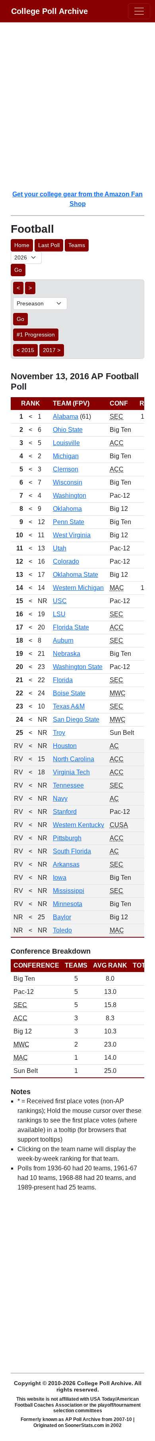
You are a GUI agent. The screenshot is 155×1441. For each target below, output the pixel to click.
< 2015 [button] (25, 350)
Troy (59, 732)
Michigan (66, 456)
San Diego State (76, 719)
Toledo (62, 930)
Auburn (63, 640)
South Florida (72, 851)
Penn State (68, 522)
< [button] (18, 288)
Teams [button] (76, 245)
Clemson (65, 469)
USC (60, 601)
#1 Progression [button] (36, 334)
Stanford (65, 811)
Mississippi (68, 890)
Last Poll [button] (49, 245)
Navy (60, 798)
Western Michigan (78, 587)
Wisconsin (67, 482)
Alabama (65, 416)
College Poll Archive (49, 11)
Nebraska (66, 653)
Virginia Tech (71, 772)
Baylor (62, 917)
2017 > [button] (51, 350)
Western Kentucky (78, 824)
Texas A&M (69, 706)
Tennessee (68, 785)
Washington (69, 495)
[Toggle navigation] (139, 11)
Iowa (59, 877)
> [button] (30, 288)
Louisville (66, 442)
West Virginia (72, 535)
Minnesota (67, 904)
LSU (59, 614)
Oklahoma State (75, 574)
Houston (65, 745)
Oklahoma (67, 508)
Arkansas (66, 864)
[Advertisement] (77, 106)
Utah (59, 548)
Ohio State (68, 429)
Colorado (66, 561)
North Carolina (73, 759)
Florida (63, 680)
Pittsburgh (67, 838)
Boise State (69, 693)
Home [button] (21, 245)
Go (18, 270)
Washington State (78, 666)
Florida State (71, 627)
